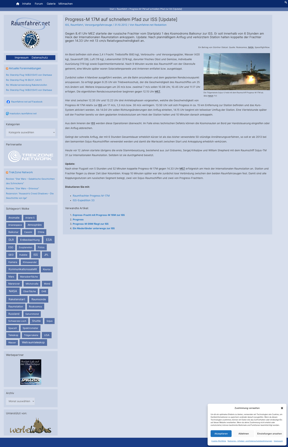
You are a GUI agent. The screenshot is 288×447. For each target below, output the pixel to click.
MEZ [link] (157, 91)
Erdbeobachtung (30, 239)
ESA (49, 239)
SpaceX (12, 328)
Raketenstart (17, 299)
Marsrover (14, 283)
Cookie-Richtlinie (218, 441)
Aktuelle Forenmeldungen (25, 68)
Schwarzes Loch (17, 321)
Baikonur (13, 232)
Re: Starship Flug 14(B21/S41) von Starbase (29, 74)
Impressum (278, 441)
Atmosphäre (35, 224)
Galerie (51, 3)
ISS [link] (100, 105)
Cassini (28, 232)
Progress (78, 219)
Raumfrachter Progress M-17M (91, 195)
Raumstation (15, 306)
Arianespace (15, 225)
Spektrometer (30, 328)
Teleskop (13, 335)
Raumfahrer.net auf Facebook (26, 101)
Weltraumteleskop (33, 342)
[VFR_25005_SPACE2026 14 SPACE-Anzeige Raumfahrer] (30, 372)
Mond (47, 283)
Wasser (12, 342)
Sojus (49, 321)
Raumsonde (39, 299)
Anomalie (14, 217)
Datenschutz (40, 57)
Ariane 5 (30, 217)
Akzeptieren (221, 433)
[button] (282, 408)
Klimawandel (30, 262)
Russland (14, 313)
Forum (39, 3)
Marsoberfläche (29, 276)
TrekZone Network (21, 172)
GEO (11, 254)
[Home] (18, 3)
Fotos (41, 247)
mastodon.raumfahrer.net (23, 113)
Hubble (23, 254)
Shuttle (36, 320)
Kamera (12, 262)
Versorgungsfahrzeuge (98, 24)
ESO (10, 247)
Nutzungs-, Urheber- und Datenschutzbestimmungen (250, 441)
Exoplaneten (25, 247)
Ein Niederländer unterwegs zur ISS (94, 228)
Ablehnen (243, 433)
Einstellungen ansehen (269, 433)
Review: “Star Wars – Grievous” (22, 188)
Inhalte (26, 3)
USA (46, 335)
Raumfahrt (76, 24)
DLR (11, 239)
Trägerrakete (31, 335)
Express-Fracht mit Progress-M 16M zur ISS (99, 214)
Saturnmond (32, 314)
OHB (43, 291)
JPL (46, 254)
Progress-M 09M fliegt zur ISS (90, 223)
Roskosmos (35, 306)
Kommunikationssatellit (23, 269)
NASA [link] (251, 47)
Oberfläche (29, 291)
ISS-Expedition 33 (83, 200)
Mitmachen (65, 3)
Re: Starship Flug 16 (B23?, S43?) (24, 80)
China (41, 232)
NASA (13, 291)
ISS (35, 254)
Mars (11, 276)
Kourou (47, 269)
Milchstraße (32, 283)
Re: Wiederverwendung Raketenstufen (26, 84)
